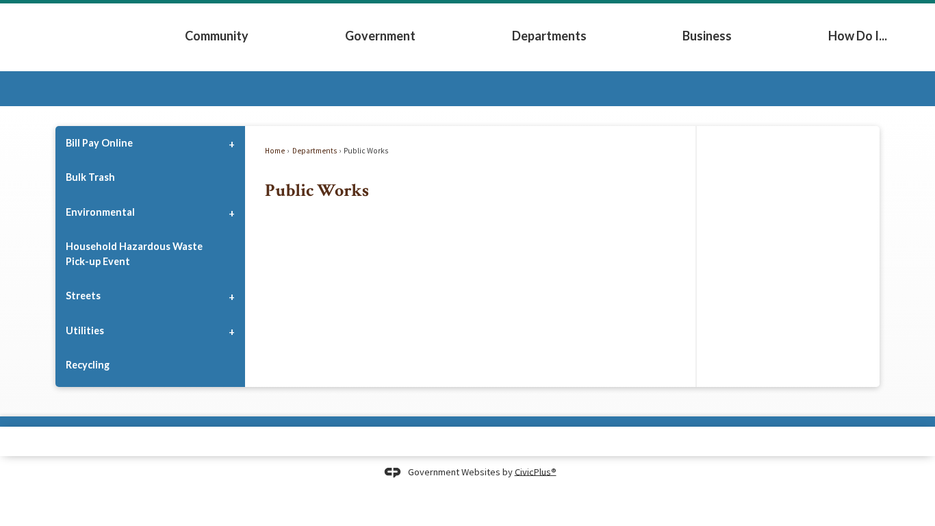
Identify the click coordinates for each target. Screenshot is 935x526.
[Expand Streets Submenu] (231, 296)
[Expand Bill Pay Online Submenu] (231, 143)
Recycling (88, 365)
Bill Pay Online (99, 143)
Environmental (100, 212)
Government (380, 35)
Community (216, 35)
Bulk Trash (90, 177)
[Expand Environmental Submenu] (231, 212)
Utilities (85, 330)
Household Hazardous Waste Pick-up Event (134, 253)
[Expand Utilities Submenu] (231, 330)
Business (707, 35)
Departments (549, 35)
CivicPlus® (535, 471)
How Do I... (857, 35)
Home (275, 150)
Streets (83, 295)
